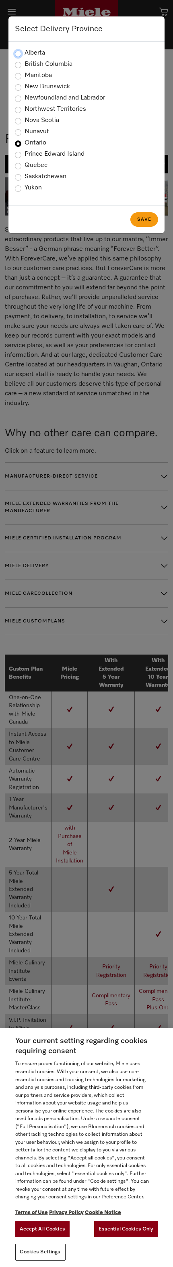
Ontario (35, 143)
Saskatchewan (45, 176)
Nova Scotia (42, 120)
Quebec (36, 165)
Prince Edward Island (54, 154)
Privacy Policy (66, 1212)
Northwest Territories (55, 109)
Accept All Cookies (42, 1229)
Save (144, 219)
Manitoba (38, 75)
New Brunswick (47, 86)
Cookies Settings (40, 1252)
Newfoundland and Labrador (65, 98)
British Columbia (48, 64)
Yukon (33, 188)
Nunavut (37, 131)
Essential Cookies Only (126, 1229)
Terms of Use (31, 1212)
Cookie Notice (103, 1212)
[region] (86, 1147)
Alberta (35, 53)
